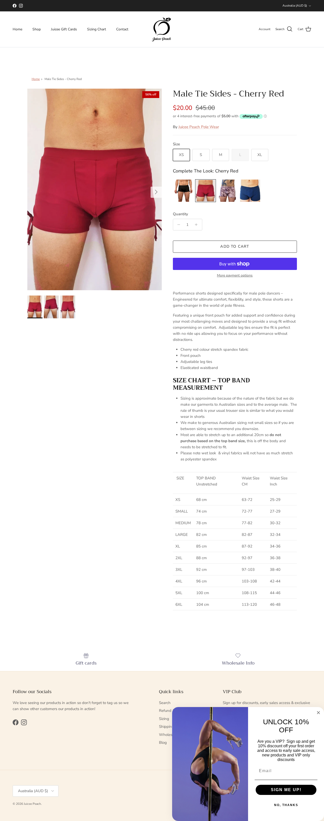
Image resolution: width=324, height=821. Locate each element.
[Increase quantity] (197, 224)
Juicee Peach (32, 804)
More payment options (235, 275)
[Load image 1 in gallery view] (94, 189)
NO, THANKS (286, 805)
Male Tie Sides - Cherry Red (63, 79)
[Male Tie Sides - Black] (183, 190)
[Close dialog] (318, 713)
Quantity (180, 214)
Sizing (164, 718)
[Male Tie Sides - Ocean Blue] (250, 190)
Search (165, 702)
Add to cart (234, 246)
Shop (36, 29)
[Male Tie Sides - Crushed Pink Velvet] (227, 190)
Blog (163, 742)
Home (17, 29)
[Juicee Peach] (162, 29)
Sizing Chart (96, 29)
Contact (122, 29)
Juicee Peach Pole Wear (198, 126)
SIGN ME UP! (286, 790)
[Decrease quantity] (177, 224)
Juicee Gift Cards (64, 29)
